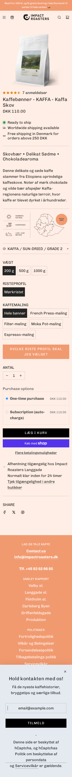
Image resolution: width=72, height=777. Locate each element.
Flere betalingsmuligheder (36, 453)
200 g (9, 270)
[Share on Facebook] (5, 513)
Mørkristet (13, 292)
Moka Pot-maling (46, 324)
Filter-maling (15, 324)
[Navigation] (4, 17)
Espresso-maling (19, 334)
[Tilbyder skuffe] (12, 17)
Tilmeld (36, 723)
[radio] (7, 398)
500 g (24, 270)
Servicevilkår (26, 766)
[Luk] (65, 672)
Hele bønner (14, 313)
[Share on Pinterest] (23, 513)
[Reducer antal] (7, 376)
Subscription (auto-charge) (27, 415)
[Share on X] (14, 513)
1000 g (39, 270)
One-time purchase (27, 398)
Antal (8, 367)
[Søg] (59, 17)
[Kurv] (67, 17)
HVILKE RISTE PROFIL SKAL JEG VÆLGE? (36, 351)
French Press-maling (48, 313)
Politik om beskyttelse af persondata (36, 757)
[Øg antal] (21, 376)
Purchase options (18, 388)
